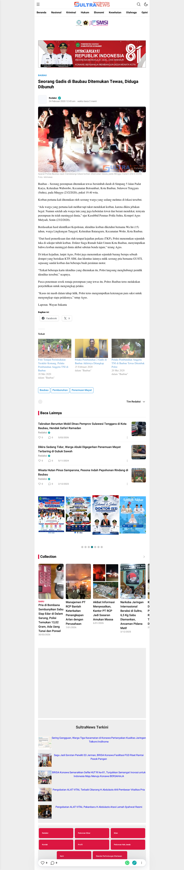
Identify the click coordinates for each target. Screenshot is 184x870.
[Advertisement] (92, 685)
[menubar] (38, 4)
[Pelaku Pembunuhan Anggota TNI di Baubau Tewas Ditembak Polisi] (128, 348)
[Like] (42, 863)
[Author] (42, 99)
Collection (48, 556)
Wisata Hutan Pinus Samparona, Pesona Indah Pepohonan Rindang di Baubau (83, 472)
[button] (82, 547)
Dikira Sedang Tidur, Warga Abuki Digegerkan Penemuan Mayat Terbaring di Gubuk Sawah (79, 449)
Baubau (42, 75)
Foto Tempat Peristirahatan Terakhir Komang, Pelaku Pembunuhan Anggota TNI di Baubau (53, 365)
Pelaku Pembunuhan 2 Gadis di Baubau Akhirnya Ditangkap (91, 361)
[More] (127, 437)
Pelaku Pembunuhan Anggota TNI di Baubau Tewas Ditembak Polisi (128, 363)
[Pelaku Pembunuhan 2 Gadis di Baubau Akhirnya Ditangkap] (91, 348)
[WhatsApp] (127, 863)
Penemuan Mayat (82, 390)
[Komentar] (52, 863)
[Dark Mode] (146, 4)
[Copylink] (134, 863)
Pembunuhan (60, 390)
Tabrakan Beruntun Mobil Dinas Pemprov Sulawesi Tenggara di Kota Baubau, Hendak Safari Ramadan (82, 426)
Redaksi (53, 98)
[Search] (138, 4)
